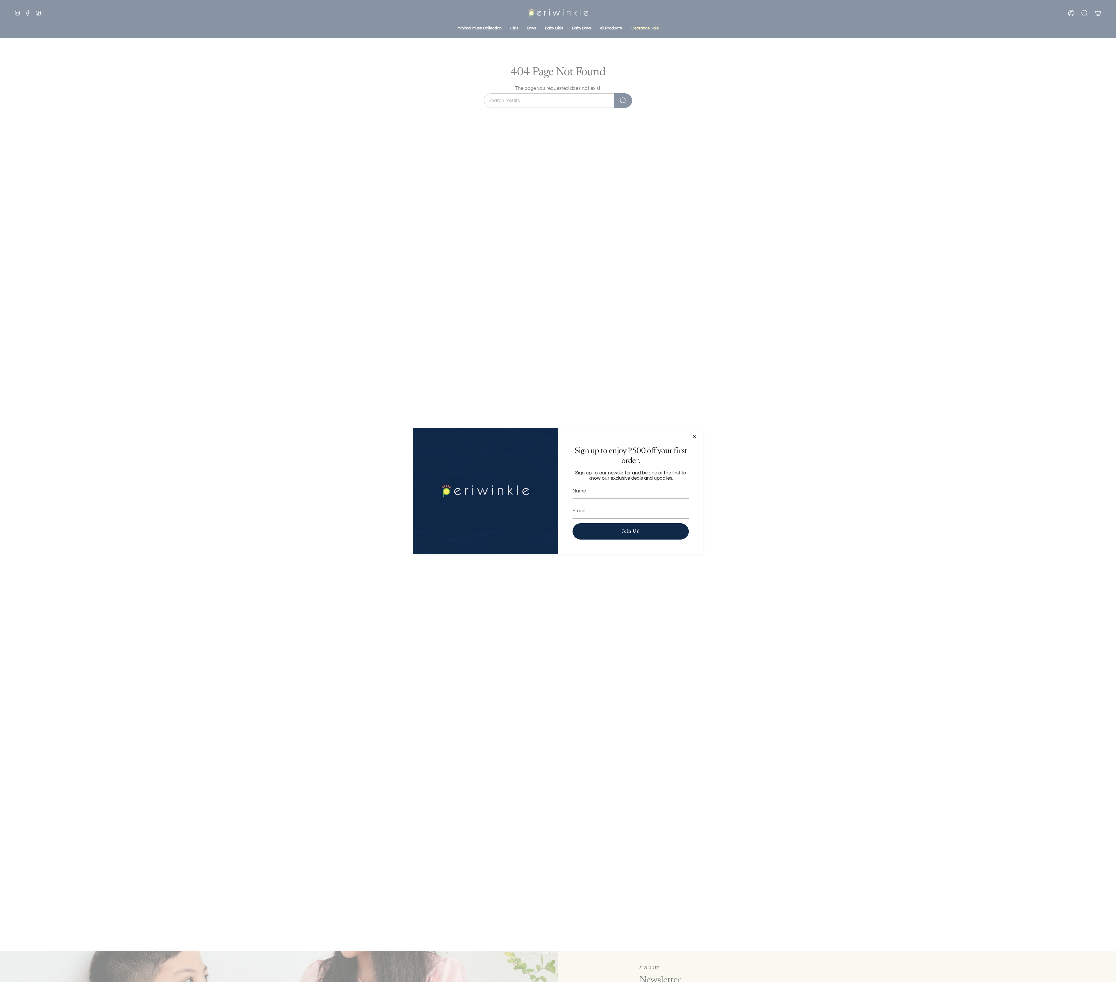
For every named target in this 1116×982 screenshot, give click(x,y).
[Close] (695, 437)
